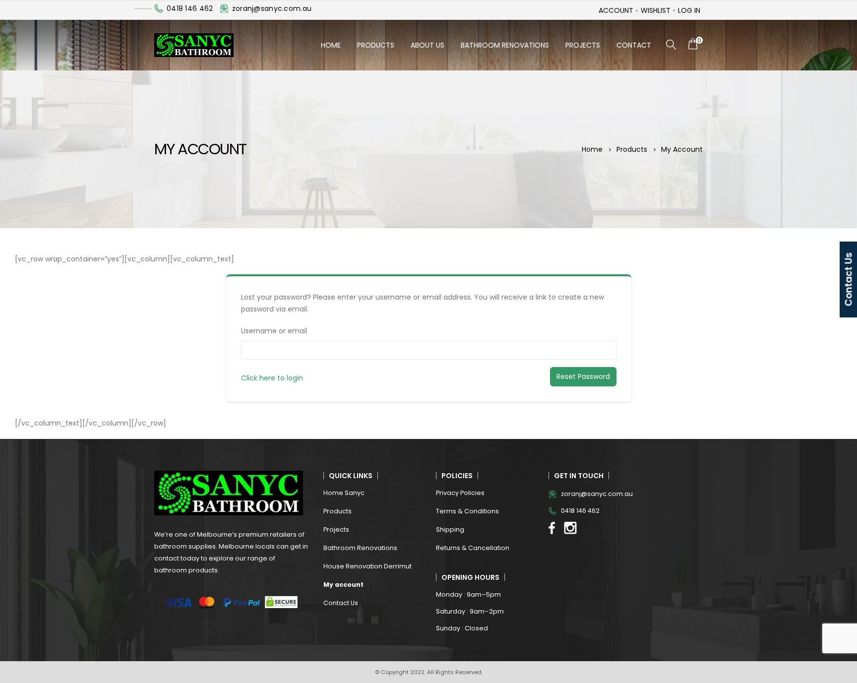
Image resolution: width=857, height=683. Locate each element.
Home (331, 45)
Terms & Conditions (467, 511)
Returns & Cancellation (472, 548)
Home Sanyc (344, 493)
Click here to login (272, 378)
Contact (633, 45)
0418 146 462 (190, 8)
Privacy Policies (460, 493)
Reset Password (583, 376)
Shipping (450, 529)
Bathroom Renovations (505, 45)
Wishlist (656, 10)
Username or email (274, 331)
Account (616, 10)
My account (343, 584)
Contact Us (340, 603)
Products (375, 45)
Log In (689, 10)
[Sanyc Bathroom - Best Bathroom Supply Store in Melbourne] (194, 45)
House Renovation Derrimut (367, 566)
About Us (427, 45)
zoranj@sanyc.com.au (271, 8)
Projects (582, 45)
